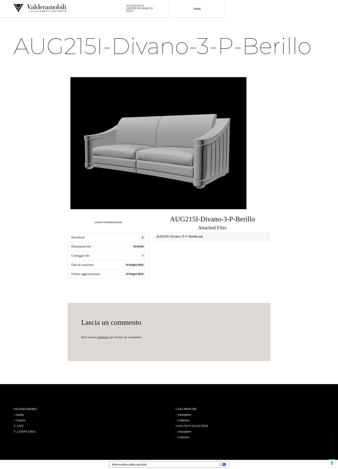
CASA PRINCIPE (186, 409)
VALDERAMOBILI (25, 409)
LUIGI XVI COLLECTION (192, 425)
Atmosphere (103, 414)
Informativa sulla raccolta (129, 464)
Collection (102, 420)
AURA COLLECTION (108, 425)
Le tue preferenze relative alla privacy (184, 464)
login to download (108, 222)
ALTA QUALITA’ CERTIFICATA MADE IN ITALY (139, 8)
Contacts (20, 420)
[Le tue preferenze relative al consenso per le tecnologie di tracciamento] (331, 462)
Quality (20, 414)
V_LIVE (19, 425)
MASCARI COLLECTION (111, 409)
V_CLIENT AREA (25, 431)
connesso (102, 337)
